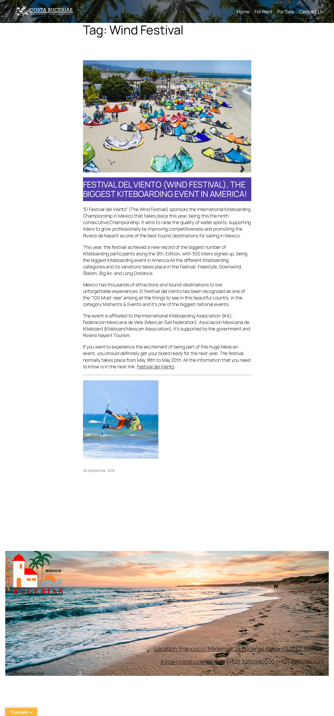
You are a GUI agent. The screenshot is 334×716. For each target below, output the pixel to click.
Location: (166, 649)
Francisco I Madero (204, 649)
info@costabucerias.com (193, 662)
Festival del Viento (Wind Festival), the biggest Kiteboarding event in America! (165, 189)
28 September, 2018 (99, 470)
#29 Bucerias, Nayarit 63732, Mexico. (276, 649)
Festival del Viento (155, 366)
